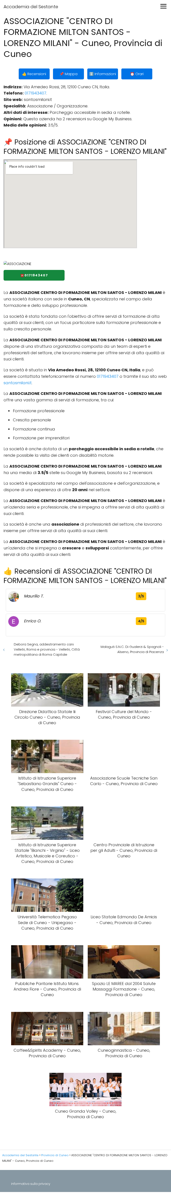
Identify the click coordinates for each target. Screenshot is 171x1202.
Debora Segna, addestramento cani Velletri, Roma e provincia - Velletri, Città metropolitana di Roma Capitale (47, 649)
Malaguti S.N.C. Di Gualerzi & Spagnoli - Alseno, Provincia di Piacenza (132, 649)
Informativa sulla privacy (30, 1184)
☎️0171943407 (34, 275)
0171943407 (35, 93)
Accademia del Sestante (31, 7)
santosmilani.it (18, 383)
